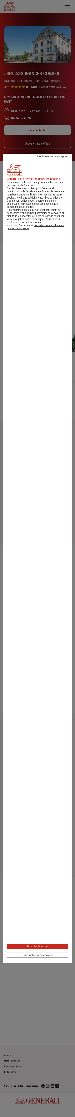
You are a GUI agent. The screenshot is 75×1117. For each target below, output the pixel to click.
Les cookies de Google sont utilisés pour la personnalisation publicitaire (34, 200)
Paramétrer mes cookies (37, 954)
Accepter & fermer (38, 946)
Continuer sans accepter (52, 156)
